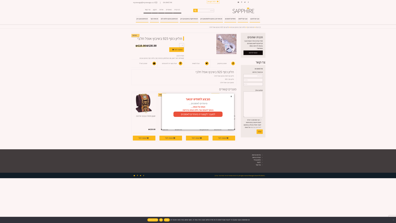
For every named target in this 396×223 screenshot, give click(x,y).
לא (161, 220)
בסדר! (167, 220)
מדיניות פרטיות (152, 220)
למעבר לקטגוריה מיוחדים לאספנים (198, 114)
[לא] (393, 220)
